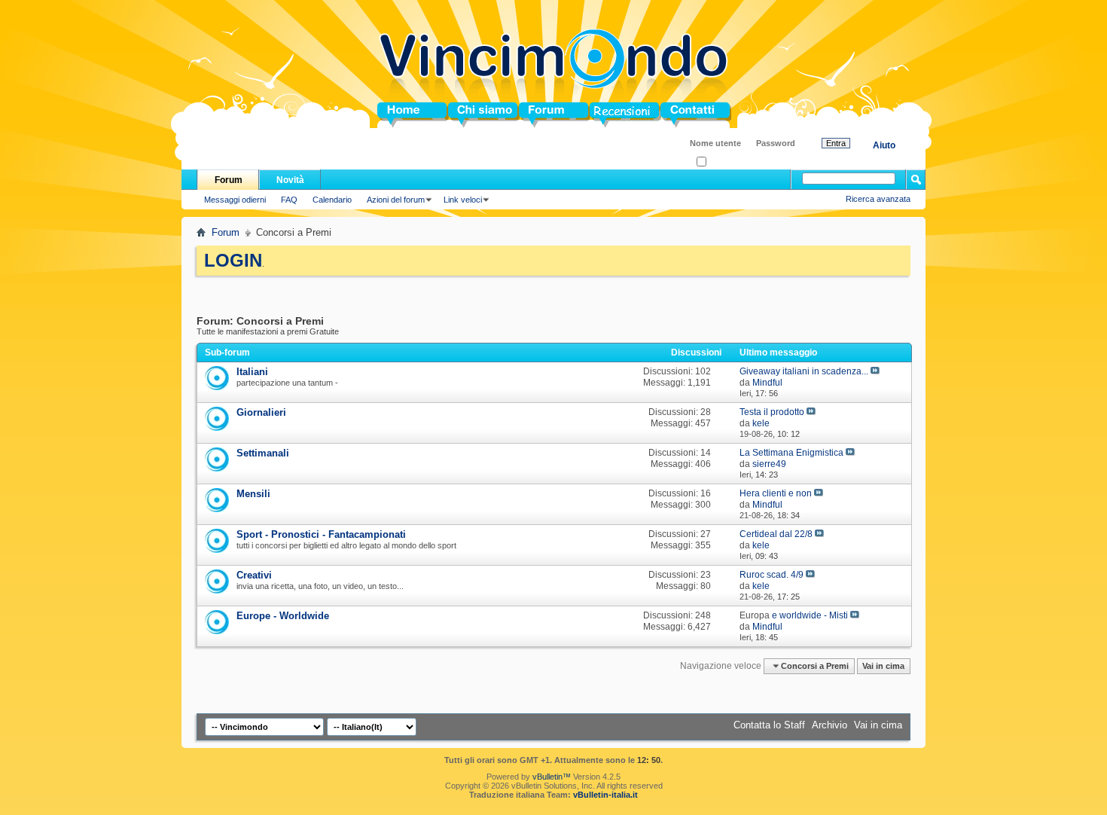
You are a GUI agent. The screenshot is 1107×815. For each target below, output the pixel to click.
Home (390, 115)
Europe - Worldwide (282, 615)
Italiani (252, 371)
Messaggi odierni (235, 199)
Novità (290, 180)
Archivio (829, 725)
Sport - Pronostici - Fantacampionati (321, 534)
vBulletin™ (551, 776)
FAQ (289, 199)
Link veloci (463, 199)
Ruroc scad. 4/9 (772, 574)
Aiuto (884, 145)
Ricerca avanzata (878, 198)
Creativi (254, 575)
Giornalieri (261, 412)
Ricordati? (724, 162)
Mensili (253, 493)
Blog (600, 115)
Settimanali (262, 453)
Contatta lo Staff (769, 725)
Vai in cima (883, 665)
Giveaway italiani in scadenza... (804, 371)
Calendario (332, 199)
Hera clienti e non (776, 493)
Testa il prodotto (772, 412)
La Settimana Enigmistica (791, 452)
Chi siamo (472, 115)
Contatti (678, 115)
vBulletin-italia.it (605, 794)
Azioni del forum (396, 199)
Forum (534, 115)
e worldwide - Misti (810, 615)
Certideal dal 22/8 (776, 534)
